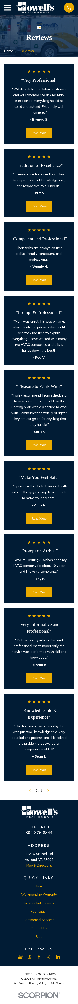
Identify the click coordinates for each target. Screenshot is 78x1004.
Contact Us (39, 928)
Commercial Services (39, 920)
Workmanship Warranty (39, 894)
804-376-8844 (39, 832)
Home (39, 886)
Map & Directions (39, 865)
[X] (48, 957)
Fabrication (39, 911)
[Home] (35, 7)
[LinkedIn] (58, 957)
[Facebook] (39, 957)
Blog (39, 937)
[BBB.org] (29, 957)
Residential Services (39, 903)
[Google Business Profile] (20, 957)
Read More (39, 133)
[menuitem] (19, 983)
